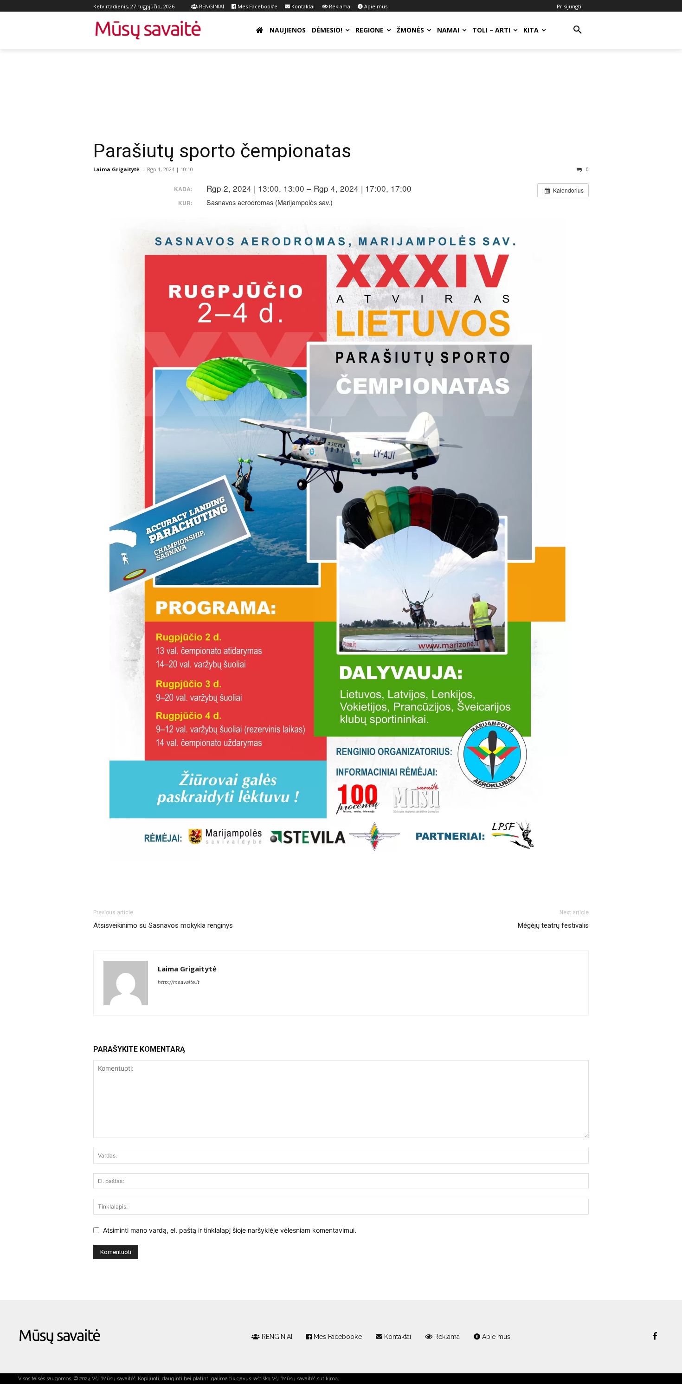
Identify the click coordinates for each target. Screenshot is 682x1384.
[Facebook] (654, 1336)
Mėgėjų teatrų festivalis (553, 925)
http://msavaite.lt (178, 982)
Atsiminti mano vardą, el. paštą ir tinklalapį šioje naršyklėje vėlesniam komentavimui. (229, 1230)
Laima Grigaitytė (116, 169)
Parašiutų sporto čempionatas (222, 151)
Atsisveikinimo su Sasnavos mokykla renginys (163, 925)
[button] (577, 30)
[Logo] (60, 1336)
